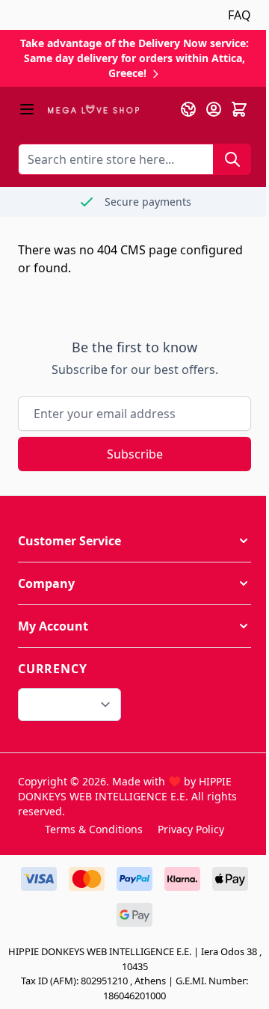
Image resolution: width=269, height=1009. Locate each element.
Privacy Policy (191, 829)
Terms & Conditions (94, 829)
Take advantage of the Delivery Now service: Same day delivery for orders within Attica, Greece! (134, 58)
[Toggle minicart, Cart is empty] (239, 109)
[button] (134, 541)
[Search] (232, 159)
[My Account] (214, 109)
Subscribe (135, 454)
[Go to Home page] (93, 109)
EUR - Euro (60, 704)
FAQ (239, 15)
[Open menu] (27, 109)
